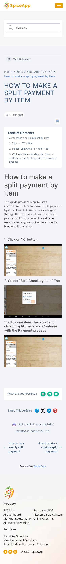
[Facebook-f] (5, 552)
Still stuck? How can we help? (36, 424)
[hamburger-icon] (59, 5)
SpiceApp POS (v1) (40, 71)
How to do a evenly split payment (16, 447)
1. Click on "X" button (21, 143)
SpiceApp (20, 5)
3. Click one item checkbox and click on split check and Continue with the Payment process (33, 158)
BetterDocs (40, 466)
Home (8, 71)
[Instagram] (15, 552)
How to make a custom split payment (47, 447)
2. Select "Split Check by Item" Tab (28, 148)
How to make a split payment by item (28, 137)
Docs (19, 71)
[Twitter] (10, 552)
